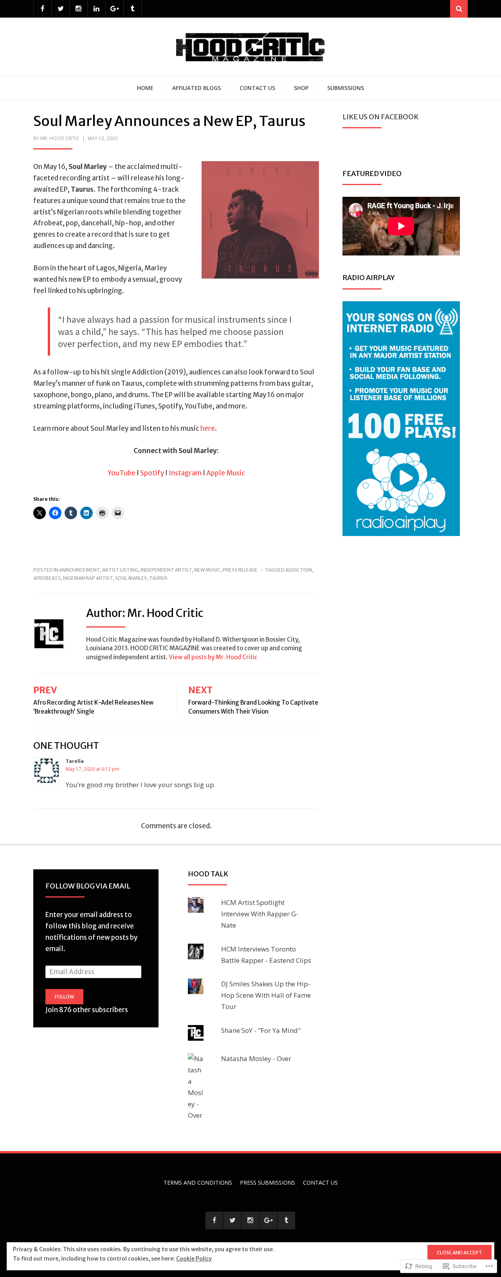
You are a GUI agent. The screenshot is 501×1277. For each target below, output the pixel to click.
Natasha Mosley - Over (256, 1058)
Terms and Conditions (198, 1182)
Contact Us (257, 88)
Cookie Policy (194, 1258)
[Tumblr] (132, 9)
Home (145, 88)
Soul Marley (131, 578)
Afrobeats (47, 578)
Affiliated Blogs (196, 88)
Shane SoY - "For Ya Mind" (261, 1030)
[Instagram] (78, 9)
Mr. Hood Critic (59, 138)
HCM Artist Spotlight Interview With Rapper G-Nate (259, 914)
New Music (207, 570)
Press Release (240, 570)
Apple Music (225, 473)
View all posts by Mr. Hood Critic (213, 657)
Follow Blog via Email (87, 885)
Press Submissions (267, 1182)
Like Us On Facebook (380, 116)
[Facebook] (42, 9)
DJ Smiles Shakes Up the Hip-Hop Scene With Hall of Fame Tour (266, 995)
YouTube (121, 473)
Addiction (298, 570)
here (207, 428)
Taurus (158, 578)
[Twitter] (60, 9)
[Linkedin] (96, 9)
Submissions (345, 88)
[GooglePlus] (114, 9)
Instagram (185, 473)
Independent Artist (166, 570)
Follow (64, 997)
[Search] (459, 9)
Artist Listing (120, 570)
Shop (301, 88)
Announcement (79, 570)
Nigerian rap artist (88, 578)
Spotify (152, 473)
